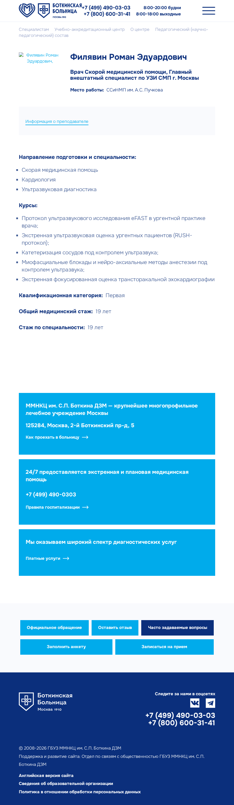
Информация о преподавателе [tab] (56, 121)
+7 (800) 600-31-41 (107, 14)
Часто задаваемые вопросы (177, 627)
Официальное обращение (54, 627)
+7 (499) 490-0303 (51, 494)
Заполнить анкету (66, 647)
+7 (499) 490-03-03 (106, 8)
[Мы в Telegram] (210, 703)
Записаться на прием (164, 647)
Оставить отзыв (115, 627)
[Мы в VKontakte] (194, 703)
